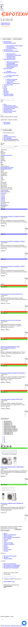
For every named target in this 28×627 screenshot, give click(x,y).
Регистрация (7, 122)
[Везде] (2, 101)
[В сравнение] (25, 363)
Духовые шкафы (11, 63)
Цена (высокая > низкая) (9, 427)
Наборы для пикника (12, 79)
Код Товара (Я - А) (8, 434)
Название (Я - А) (8, 424)
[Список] (2, 446)
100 (4, 442)
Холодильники (10, 67)
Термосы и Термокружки (13, 83)
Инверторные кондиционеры (11, 567)
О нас (5, 541)
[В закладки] (25, 309)
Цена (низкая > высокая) (9, 426)
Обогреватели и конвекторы (14, 55)
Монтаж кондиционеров (10, 534)
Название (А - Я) (8, 423)
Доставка (6, 557)
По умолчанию (4, 418)
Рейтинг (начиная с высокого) (10, 429)
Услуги (5, 545)
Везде (5, 104)
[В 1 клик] (25, 230)
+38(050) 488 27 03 (5, 23)
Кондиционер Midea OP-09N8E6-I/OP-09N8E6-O (13, 373)
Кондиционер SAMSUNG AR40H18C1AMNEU (13, 216)
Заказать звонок (6, 26)
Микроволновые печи (12, 64)
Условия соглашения (9, 544)
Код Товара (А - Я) (8, 432)
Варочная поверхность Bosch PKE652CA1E (12, 294)
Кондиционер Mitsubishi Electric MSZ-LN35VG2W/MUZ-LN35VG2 (10, 347)
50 (4, 439)
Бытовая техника (8, 109)
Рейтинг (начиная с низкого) (10, 430)
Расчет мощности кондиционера (12, 537)
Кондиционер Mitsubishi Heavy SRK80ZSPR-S (12, 466)
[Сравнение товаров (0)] (1, 126)
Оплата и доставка (8, 542)
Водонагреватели (11, 53)
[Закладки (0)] (1, 128)
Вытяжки (9, 71)
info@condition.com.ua (9, 581)
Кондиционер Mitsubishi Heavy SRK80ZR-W (12, 503)
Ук (3, 5)
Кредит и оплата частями (10, 556)
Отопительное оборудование (11, 107)
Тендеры (6, 540)
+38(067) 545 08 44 (5, 24)
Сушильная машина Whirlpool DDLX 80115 (12, 399)
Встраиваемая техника (9, 108)
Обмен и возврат (8, 536)
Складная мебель (11, 80)
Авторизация (7, 123)
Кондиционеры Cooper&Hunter (11, 566)
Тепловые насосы (11, 57)
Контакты (6, 546)
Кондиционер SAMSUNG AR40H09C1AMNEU (13, 266)
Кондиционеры (10, 47)
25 (4, 438)
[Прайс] (10, 446)
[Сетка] (4, 446)
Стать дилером (7, 538)
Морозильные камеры (12, 65)
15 (4, 436)
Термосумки (10, 82)
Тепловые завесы (11, 56)
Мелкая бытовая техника (10, 111)
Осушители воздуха (12, 48)
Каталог (6, 548)
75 (4, 440)
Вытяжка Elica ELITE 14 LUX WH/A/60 (11, 320)
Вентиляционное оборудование (15, 45)
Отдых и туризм (8, 112)
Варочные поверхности (13, 61)
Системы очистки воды (13, 75)
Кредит (5, 533)
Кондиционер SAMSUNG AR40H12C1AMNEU (13, 241)
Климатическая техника (10, 105)
